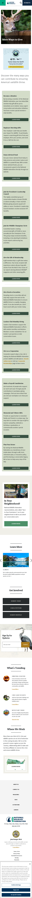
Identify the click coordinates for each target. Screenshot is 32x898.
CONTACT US (16, 789)
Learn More (16, 119)
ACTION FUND (16, 804)
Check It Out (15, 719)
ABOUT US (16, 784)
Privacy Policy (16, 853)
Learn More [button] (16, 523)
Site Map (17, 857)
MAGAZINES (16, 794)
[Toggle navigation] (3, 3)
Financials (16, 859)
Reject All (16, 890)
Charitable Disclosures (16, 855)
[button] (25, 644)
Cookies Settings (16, 885)
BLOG (16, 799)
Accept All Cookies (16, 895)
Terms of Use (17, 851)
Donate (27, 3)
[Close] (30, 864)
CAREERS (16, 809)
